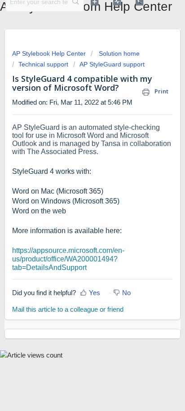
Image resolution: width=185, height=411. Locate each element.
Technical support (43, 64)
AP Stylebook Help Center (50, 53)
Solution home (118, 53)
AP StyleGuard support (112, 64)
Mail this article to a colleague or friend (67, 309)
